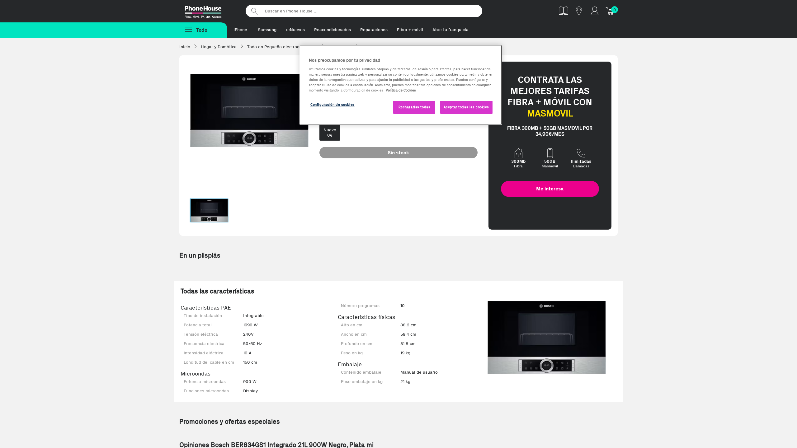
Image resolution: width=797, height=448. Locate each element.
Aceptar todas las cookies (466, 107)
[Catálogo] (563, 10)
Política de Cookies (401, 90)
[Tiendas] (579, 10)
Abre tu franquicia (450, 29)
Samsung (267, 29)
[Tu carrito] (610, 10)
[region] (400, 85)
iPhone (240, 29)
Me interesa (550, 189)
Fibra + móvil (410, 29)
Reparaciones (374, 29)
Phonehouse (208, 10)
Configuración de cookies (332, 104)
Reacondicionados (332, 29)
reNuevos (295, 29)
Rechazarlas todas (414, 107)
